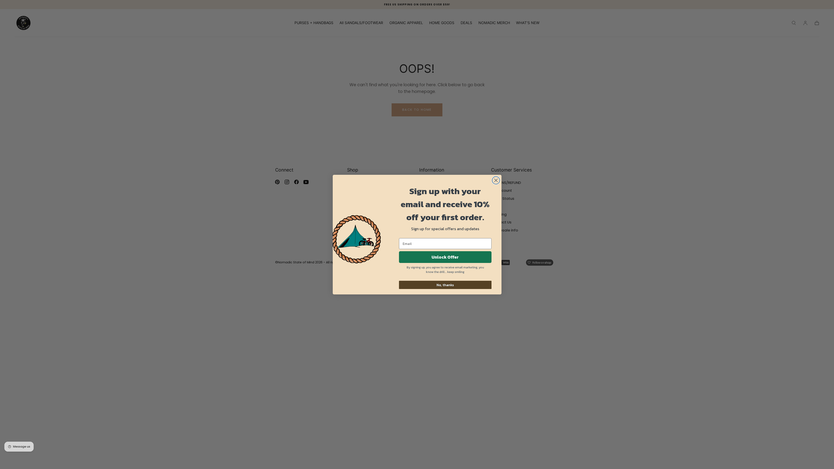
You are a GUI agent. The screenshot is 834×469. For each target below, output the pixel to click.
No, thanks (445, 284)
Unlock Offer (445, 257)
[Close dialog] (496, 180)
